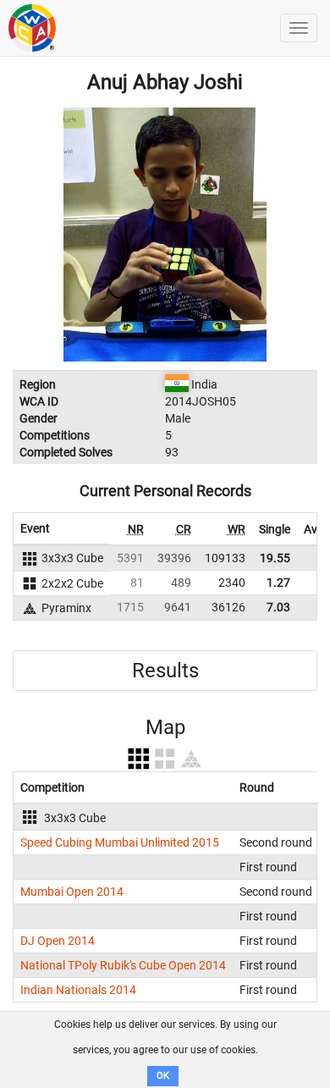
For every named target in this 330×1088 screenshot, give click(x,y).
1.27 (278, 582)
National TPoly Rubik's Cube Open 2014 (123, 965)
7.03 (278, 607)
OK (163, 1075)
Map (165, 727)
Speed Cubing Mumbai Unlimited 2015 (119, 842)
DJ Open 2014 (57, 940)
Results (165, 670)
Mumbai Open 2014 (72, 891)
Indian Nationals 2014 (78, 990)
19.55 (275, 558)
